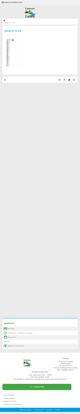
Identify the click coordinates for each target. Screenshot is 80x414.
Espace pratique (9, 398)
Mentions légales (26, 410)
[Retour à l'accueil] (27, 366)
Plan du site (39, 410)
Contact (49, 410)
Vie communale (9, 395)
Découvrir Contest (10, 401)
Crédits (57, 410)
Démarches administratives (13, 404)
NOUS (37, 387)
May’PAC (7, 341)
